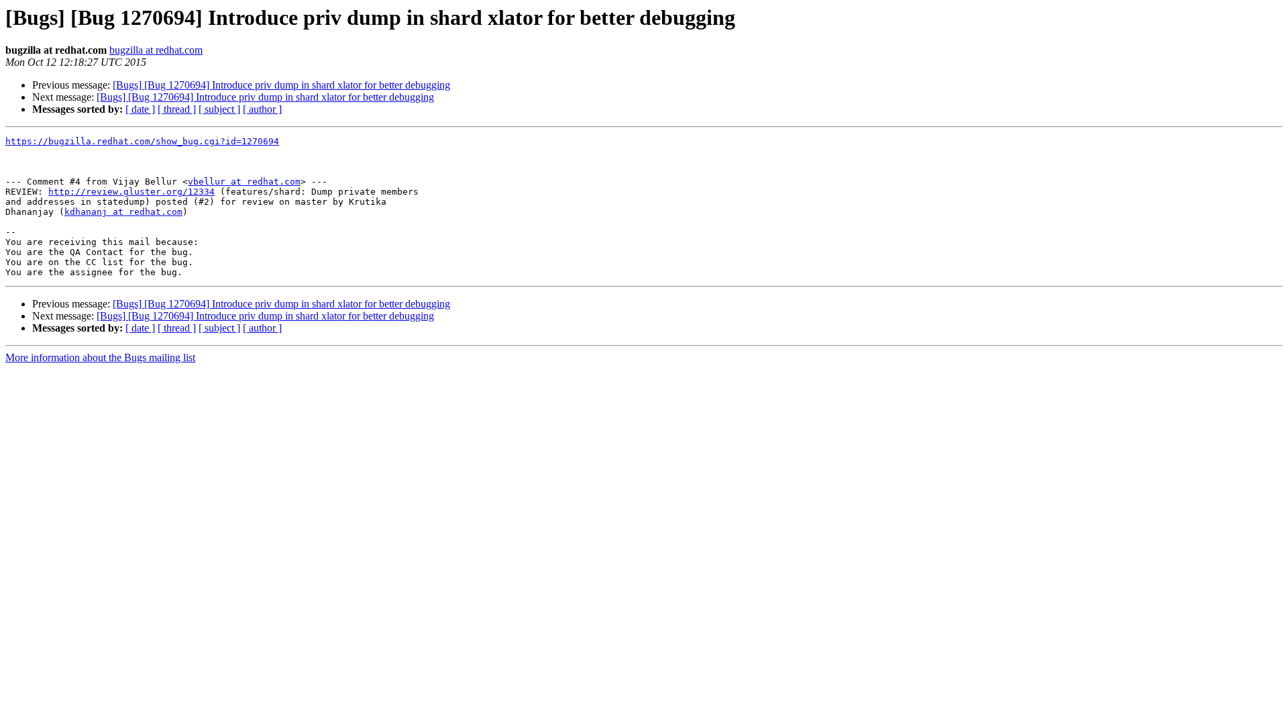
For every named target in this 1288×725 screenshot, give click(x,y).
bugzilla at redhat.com (156, 50)
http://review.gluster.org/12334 (131, 192)
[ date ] (140, 109)
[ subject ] (219, 109)
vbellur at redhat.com (244, 182)
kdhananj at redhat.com (123, 212)
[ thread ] (177, 109)
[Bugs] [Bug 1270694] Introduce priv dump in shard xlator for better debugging (281, 85)
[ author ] (262, 109)
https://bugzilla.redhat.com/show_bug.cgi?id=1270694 (142, 141)
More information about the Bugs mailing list (100, 357)
